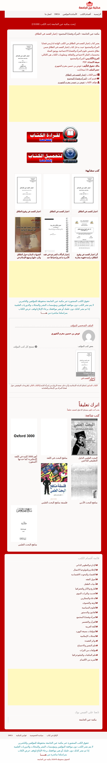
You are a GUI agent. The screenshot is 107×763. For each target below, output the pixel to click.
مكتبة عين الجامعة (90, 33)
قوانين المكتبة (21, 735)
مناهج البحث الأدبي (88, 502)
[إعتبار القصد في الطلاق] (24, 59)
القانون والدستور (88, 612)
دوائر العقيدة (90, 640)
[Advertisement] (54, 103)
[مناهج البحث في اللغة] (54, 437)
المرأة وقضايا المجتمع (69, 33)
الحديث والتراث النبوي (86, 593)
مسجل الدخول (82, 410)
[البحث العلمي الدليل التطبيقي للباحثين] (84, 437)
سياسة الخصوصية (36, 735)
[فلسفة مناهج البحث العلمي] (54, 481)
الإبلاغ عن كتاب (52, 735)
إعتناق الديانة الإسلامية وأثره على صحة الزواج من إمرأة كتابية (63, 385)
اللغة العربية (90, 626)
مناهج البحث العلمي (27, 544)
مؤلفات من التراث (88, 650)
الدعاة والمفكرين (88, 598)
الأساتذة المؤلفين (70, 14)
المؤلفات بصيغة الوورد (86, 631)
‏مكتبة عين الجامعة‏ (88, 719)
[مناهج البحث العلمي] (24, 523)
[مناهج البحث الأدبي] (84, 481)
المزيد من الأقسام (88, 659)
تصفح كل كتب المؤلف (24, 346)
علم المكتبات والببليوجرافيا (84, 655)
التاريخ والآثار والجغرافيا (85, 588)
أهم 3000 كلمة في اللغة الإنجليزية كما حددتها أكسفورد (25, 459)
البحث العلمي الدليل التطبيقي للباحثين (87, 459)
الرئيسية (97, 14)
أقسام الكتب (85, 14)
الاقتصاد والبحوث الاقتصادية (83, 574)
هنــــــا (44, 312)
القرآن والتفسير (89, 621)
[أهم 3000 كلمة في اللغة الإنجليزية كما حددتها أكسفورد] (24, 436)
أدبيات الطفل (90, 584)
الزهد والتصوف (89, 602)
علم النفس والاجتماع (87, 645)
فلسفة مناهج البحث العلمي (54, 502)
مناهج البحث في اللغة (57, 457)
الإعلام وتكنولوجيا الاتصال (84, 569)
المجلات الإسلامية (88, 636)
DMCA (57, 14)
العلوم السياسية (89, 607)
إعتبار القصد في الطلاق (75, 74)
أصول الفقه (91, 579)
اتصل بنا (48, 14)
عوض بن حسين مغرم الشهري (71, 82)
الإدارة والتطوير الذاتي (86, 565)
